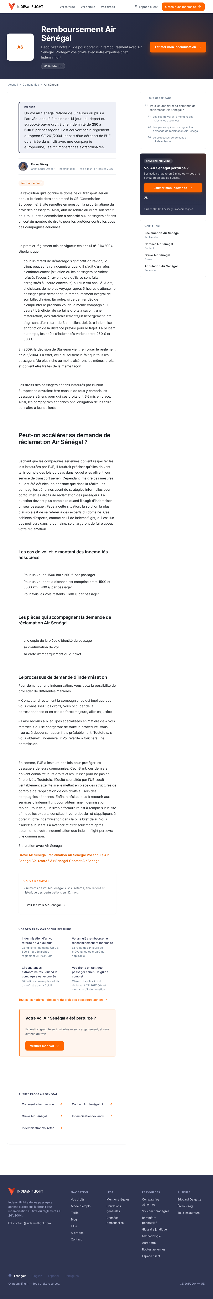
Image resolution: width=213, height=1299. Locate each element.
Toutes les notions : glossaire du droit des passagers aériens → (63, 999)
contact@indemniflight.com (32, 1223)
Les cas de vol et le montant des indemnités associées (173, 118)
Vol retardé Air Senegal (50, 861)
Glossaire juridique (154, 1229)
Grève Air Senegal (33, 855)
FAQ (74, 1226)
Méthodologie (151, 1236)
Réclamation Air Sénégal (162, 233)
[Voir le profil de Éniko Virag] (23, 166)
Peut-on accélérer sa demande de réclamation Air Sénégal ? (173, 108)
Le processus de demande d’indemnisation (169, 139)
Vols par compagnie (155, 1211)
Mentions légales (117, 1199)
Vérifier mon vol (42, 1046)
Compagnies (31, 84)
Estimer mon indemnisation (175, 47)
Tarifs (74, 1212)
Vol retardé (67, 7)
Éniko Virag (39, 164)
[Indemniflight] (25, 1191)
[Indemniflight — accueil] (25, 6)
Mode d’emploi (81, 1206)
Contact (76, 1239)
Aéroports (149, 1242)
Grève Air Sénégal (157, 255)
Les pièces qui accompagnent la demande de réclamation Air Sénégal (175, 129)
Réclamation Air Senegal (67, 855)
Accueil (13, 84)
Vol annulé (88, 7)
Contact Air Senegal (84, 861)
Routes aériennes (153, 1249)
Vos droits (108, 7)
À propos (77, 1232)
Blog (74, 1219)
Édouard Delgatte (189, 1199)
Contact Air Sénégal (159, 244)
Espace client (151, 1256)
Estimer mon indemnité (170, 188)
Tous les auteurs (188, 1212)
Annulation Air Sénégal (161, 266)
